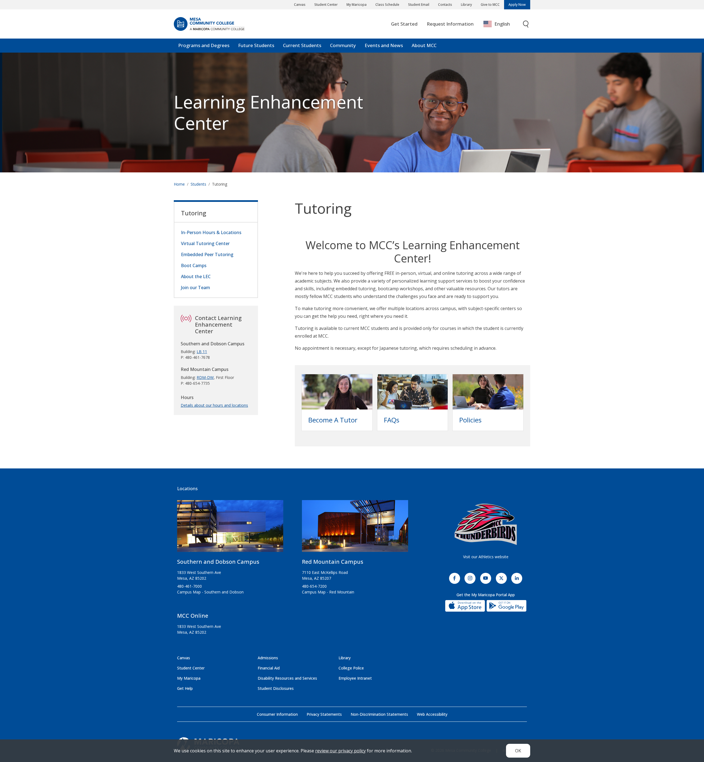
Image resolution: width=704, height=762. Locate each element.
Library (466, 4)
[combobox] (500, 24)
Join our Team (195, 287)
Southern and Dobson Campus (218, 561)
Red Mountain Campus (332, 561)
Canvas (300, 4)
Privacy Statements (324, 714)
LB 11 (202, 351)
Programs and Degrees (203, 45)
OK (518, 751)
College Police (351, 668)
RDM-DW (205, 377)
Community (343, 45)
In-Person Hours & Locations (211, 232)
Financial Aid (269, 668)
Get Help (185, 688)
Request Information (450, 24)
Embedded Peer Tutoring (207, 254)
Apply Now (517, 4)
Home (179, 184)
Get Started (404, 24)
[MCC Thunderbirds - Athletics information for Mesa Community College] (485, 524)
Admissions (268, 657)
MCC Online (192, 615)
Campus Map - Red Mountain (328, 592)
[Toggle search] (526, 24)
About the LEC (196, 276)
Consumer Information (277, 714)
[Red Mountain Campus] (355, 528)
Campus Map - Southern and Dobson (210, 592)
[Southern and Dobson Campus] (230, 528)
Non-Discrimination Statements (379, 714)
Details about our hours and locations (214, 405)
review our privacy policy (340, 751)
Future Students (256, 45)
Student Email (418, 4)
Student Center (326, 4)
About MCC (424, 45)
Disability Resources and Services (287, 678)
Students (198, 184)
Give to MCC (490, 4)
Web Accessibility (432, 714)
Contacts (445, 4)
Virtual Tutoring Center (205, 243)
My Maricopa (356, 4)
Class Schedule (387, 4)
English (502, 24)
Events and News (384, 45)
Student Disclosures (276, 688)
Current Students (302, 45)
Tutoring (193, 213)
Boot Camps (194, 265)
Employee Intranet (355, 678)
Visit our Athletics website (485, 556)
